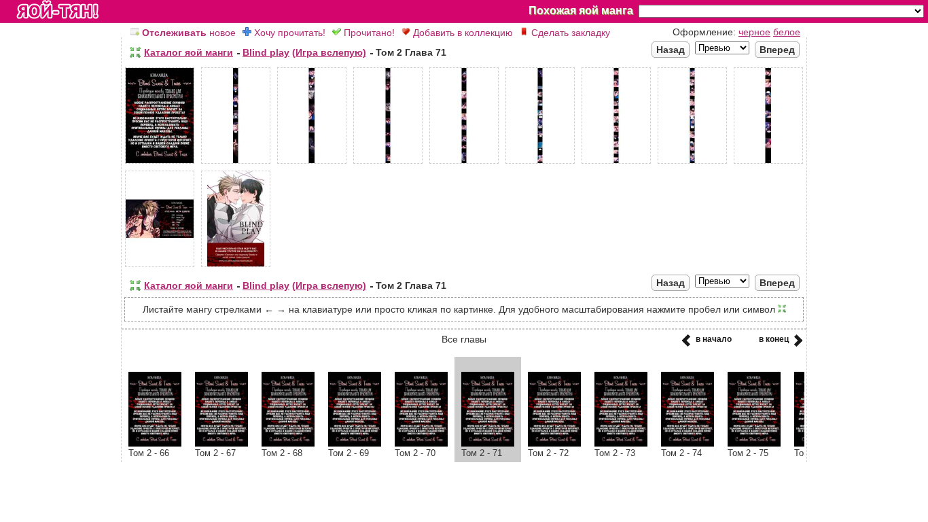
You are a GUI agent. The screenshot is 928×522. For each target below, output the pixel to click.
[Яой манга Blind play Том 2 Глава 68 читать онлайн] (288, 443)
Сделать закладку (569, 32)
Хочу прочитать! (288, 32)
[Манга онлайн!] (57, 11)
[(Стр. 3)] (312, 163)
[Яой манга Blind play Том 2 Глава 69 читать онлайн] (354, 443)
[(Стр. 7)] (616, 163)
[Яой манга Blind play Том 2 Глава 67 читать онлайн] (221, 443)
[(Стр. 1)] (160, 163)
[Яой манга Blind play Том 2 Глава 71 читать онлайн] (487, 443)
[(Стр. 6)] (540, 163)
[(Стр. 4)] (388, 163)
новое (189, 32)
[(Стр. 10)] (160, 267)
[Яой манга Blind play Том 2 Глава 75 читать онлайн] (754, 443)
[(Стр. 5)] (464, 163)
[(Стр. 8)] (692, 163)
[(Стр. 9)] (768, 163)
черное (754, 32)
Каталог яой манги (188, 52)
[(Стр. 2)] (236, 163)
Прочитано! (368, 32)
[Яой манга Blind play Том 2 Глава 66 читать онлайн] (154, 443)
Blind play (266, 52)
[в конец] (796, 344)
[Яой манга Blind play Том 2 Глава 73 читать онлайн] (620, 443)
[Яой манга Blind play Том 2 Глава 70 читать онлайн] (421, 443)
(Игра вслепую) (329, 52)
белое (786, 32)
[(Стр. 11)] (236, 267)
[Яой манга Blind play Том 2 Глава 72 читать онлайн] (554, 443)
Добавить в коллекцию (461, 32)
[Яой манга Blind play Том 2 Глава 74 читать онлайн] (687, 443)
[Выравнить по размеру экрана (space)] (135, 52)
